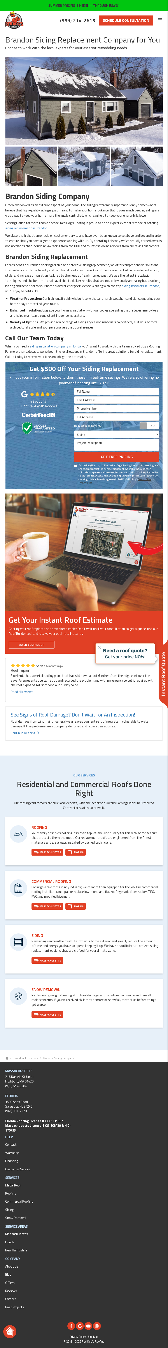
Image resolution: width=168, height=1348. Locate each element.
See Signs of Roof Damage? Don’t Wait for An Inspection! (73, 714)
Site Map (93, 1337)
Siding (9, 1209)
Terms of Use (144, 479)
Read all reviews (22, 691)
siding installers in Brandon (140, 285)
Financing (11, 1160)
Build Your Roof (31, 644)
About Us (11, 1266)
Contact (11, 1144)
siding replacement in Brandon (26, 228)
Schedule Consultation (126, 20)
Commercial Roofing (19, 1201)
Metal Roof (13, 1185)
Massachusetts (16, 1233)
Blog (8, 1274)
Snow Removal (15, 1217)
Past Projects (14, 1307)
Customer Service (17, 1169)
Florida (9, 1242)
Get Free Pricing (117, 457)
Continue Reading (23, 732)
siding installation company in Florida (55, 346)
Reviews (11, 1290)
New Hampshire (16, 1250)
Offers (10, 1282)
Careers (10, 1298)
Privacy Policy (85, 483)
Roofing (10, 1193)
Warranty (12, 1152)
